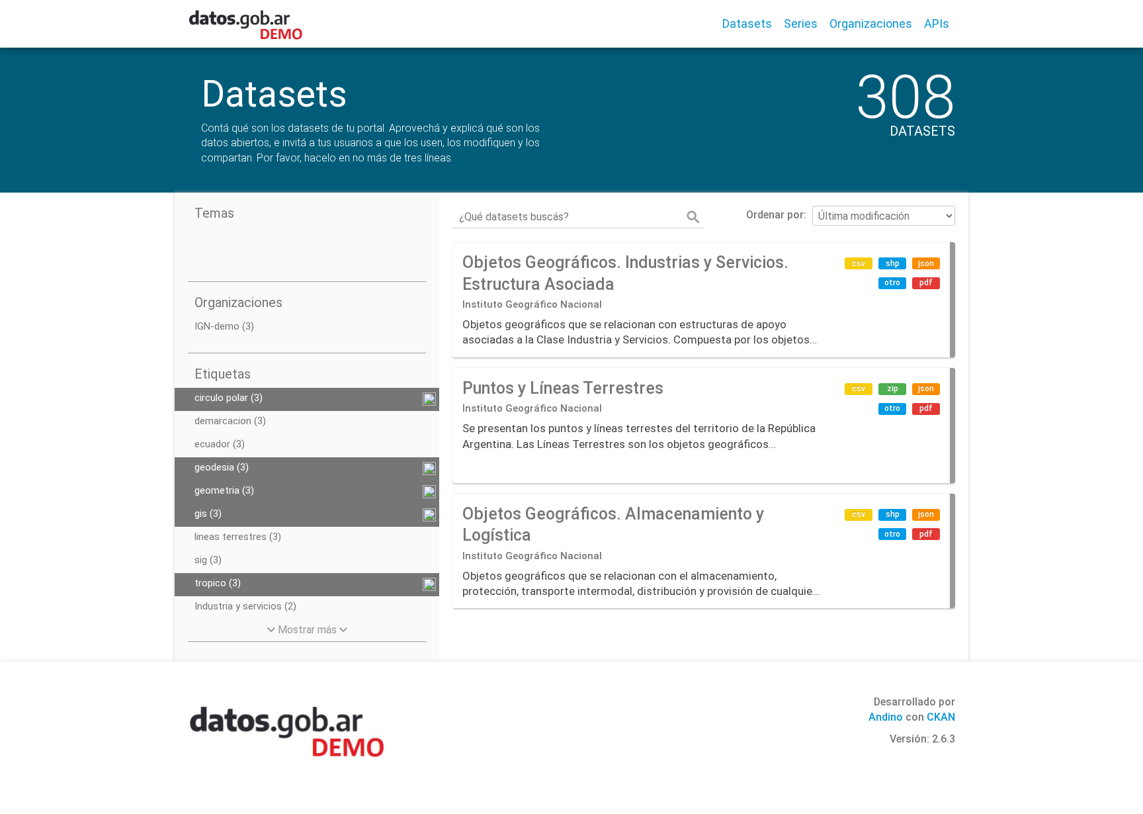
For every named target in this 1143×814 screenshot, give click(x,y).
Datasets (747, 23)
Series (801, 23)
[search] (693, 217)
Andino (885, 717)
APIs (936, 23)
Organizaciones (870, 23)
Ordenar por (775, 214)
